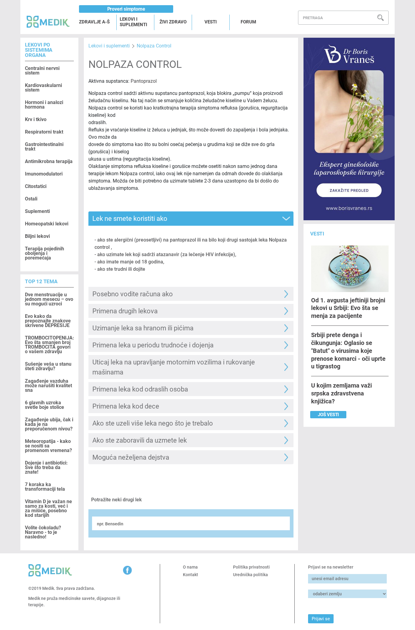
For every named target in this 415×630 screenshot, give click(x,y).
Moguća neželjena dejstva (130, 457)
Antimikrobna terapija (49, 161)
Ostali (31, 199)
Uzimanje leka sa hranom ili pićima (143, 328)
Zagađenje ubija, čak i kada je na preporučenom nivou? (49, 424)
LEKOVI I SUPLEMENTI (133, 21)
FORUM (248, 22)
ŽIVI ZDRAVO (173, 22)
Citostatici (35, 186)
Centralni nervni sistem (42, 70)
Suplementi (37, 211)
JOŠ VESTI (328, 414)
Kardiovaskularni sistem (43, 87)
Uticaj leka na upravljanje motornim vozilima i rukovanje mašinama (173, 367)
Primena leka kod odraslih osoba (140, 389)
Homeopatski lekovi (46, 223)
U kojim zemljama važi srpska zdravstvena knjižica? (341, 393)
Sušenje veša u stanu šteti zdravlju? (48, 366)
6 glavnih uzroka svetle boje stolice (44, 404)
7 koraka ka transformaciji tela (45, 486)
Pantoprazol (144, 81)
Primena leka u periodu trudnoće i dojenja (153, 345)
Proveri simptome (126, 9)
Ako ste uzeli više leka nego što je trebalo (152, 423)
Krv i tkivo (35, 119)
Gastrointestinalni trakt (44, 146)
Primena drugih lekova (125, 311)
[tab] (190, 218)
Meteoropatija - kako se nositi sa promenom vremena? (48, 446)
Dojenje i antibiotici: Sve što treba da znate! (46, 467)
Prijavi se (321, 618)
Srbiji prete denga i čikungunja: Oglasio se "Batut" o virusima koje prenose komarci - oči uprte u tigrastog (348, 350)
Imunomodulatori (44, 174)
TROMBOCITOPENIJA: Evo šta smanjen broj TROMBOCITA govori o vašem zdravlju (49, 345)
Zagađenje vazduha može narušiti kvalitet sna (48, 385)
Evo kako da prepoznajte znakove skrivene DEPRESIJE (48, 321)
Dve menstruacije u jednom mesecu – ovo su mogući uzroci (49, 299)
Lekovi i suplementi (109, 46)
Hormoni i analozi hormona (44, 104)
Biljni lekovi (37, 236)
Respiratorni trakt (44, 132)
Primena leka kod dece (125, 406)
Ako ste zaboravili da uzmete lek (139, 440)
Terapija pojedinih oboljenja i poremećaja (44, 253)
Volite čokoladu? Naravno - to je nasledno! (43, 532)
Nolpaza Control (154, 46)
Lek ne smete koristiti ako (129, 218)
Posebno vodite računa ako (132, 294)
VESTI (210, 22)
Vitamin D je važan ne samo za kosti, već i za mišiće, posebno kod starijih (48, 508)
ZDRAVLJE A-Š (94, 22)
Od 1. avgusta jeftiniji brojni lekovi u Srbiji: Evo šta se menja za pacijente (348, 308)
